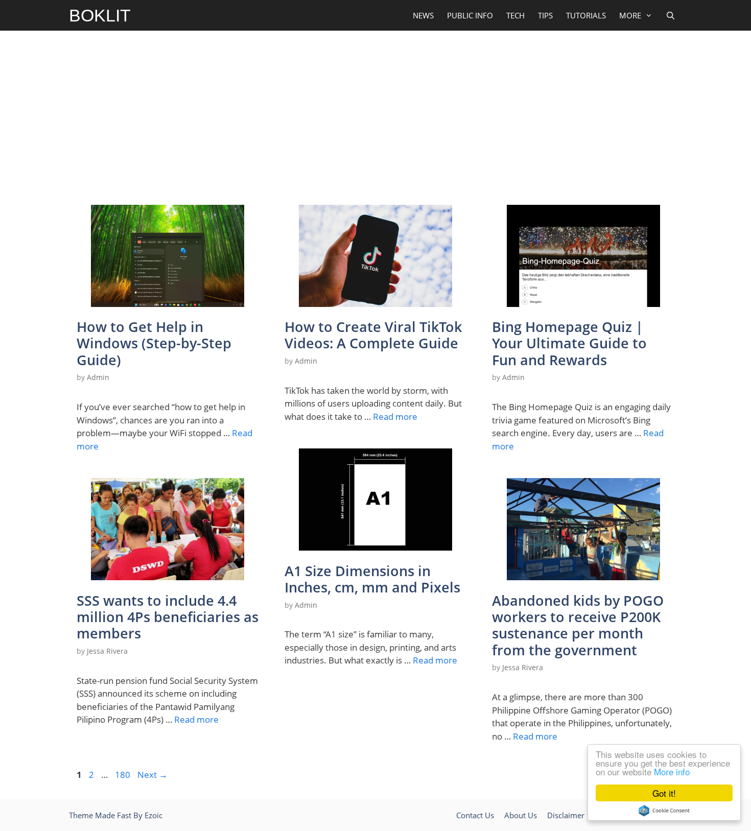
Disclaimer (565, 815)
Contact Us (475, 815)
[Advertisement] (375, 115)
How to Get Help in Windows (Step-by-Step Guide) (154, 343)
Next (152, 774)
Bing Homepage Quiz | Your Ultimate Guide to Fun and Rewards (569, 343)
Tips (545, 15)
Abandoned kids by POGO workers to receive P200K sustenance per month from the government (578, 625)
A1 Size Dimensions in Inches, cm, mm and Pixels (372, 579)
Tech (515, 15)
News (423, 15)
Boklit (100, 15)
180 (123, 774)
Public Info (470, 15)
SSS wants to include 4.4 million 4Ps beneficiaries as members (168, 617)
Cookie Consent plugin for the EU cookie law (664, 810)
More (630, 15)
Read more (395, 416)
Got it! (664, 793)
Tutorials (586, 15)
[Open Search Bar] (670, 15)
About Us (520, 815)
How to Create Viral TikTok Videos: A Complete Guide (373, 334)
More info (672, 771)
